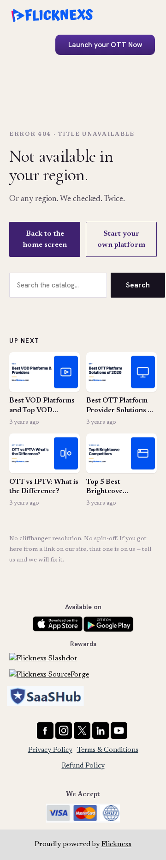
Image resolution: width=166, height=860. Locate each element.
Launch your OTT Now (105, 44)
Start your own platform (121, 239)
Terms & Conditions (107, 750)
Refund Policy (83, 765)
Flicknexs (116, 844)
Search (138, 285)
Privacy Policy (50, 750)
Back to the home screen (45, 239)
